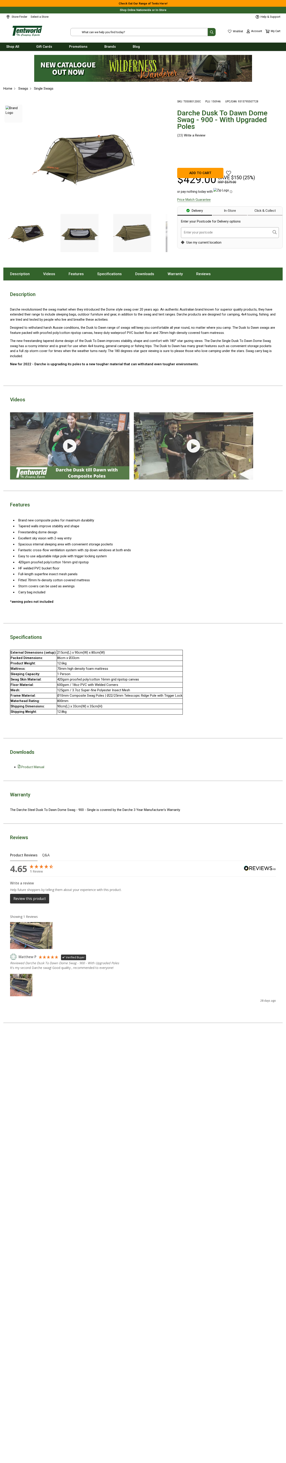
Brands (110, 47)
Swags (23, 88)
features (79, 274)
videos (52, 274)
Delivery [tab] (197, 211)
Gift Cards (44, 47)
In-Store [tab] (230, 211)
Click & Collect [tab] (265, 211)
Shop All (12, 47)
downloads (148, 274)
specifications (112, 274)
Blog (136, 47)
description (23, 274)
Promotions (78, 47)
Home (7, 88)
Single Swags (43, 88)
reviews (206, 274)
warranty (178, 274)
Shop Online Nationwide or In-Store (143, 10)
